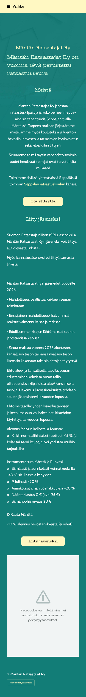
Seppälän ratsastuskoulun (44, 184)
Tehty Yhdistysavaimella (20, 682)
